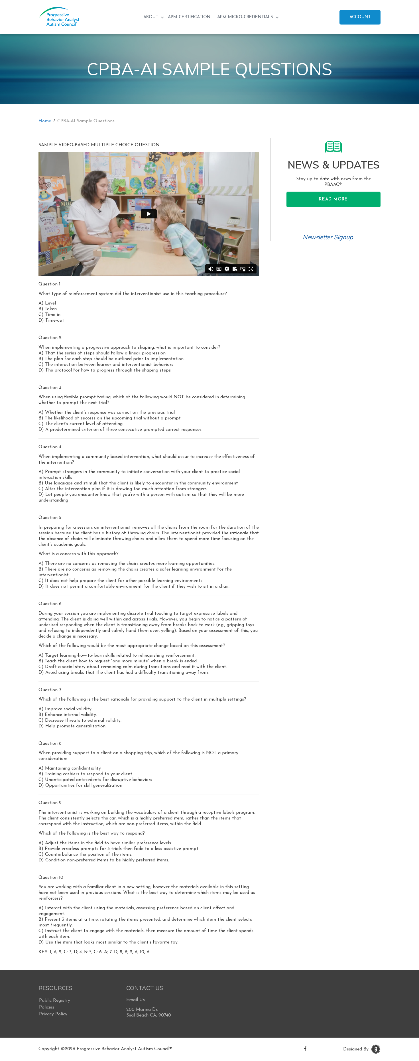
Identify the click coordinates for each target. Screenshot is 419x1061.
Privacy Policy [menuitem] (53, 1014)
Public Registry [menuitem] (54, 1000)
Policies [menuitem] (46, 1007)
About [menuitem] (151, 17)
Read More (333, 199)
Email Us (135, 1000)
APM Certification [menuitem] (189, 17)
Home (44, 121)
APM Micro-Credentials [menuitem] (245, 17)
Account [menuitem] (360, 17)
